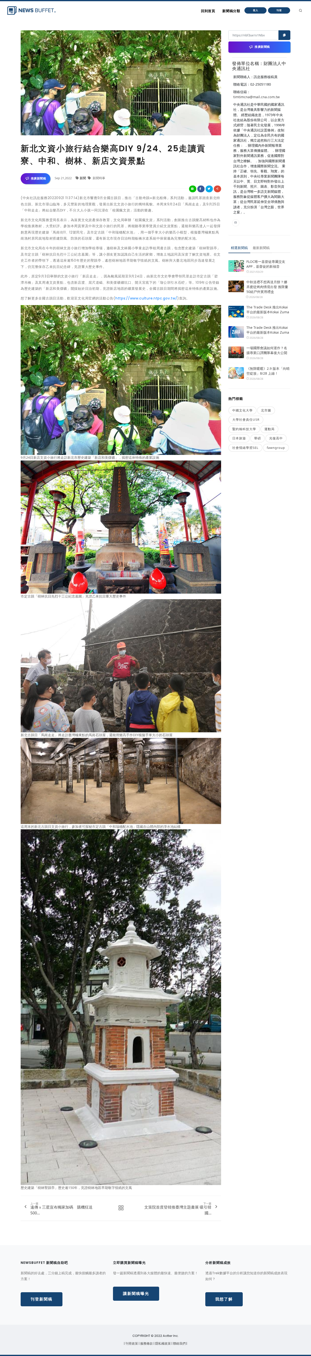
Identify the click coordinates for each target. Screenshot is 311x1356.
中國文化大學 (242, 410)
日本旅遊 (239, 438)
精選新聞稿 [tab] (239, 247)
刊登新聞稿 (41, 1299)
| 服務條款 (146, 1343)
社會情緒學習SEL (245, 447)
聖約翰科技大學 (244, 429)
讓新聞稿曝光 (136, 1293)
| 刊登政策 (131, 1343)
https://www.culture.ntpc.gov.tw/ (146, 298)
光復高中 (276, 438)
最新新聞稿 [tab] (261, 247)
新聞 (83, 178)
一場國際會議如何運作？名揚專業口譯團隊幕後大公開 (266, 350)
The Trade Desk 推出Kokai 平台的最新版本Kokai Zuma (267, 309)
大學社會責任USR (245, 419)
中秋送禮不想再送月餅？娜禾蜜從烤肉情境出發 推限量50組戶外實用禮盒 (267, 287)
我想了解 (224, 1299)
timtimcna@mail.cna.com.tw (256, 97)
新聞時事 (98, 178)
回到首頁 (208, 10)
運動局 (269, 429)
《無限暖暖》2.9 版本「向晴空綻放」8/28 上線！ (268, 371)
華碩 (257, 438)
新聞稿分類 (231, 10)
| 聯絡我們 (179, 1343)
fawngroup (276, 447)
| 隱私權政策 (163, 1343)
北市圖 (266, 410)
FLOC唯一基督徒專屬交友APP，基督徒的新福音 (265, 264)
